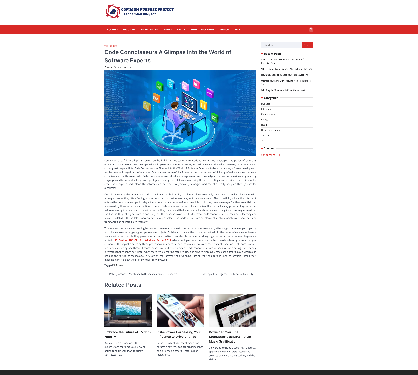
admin (110, 67)
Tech (237, 29)
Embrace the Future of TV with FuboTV (127, 334)
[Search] (311, 29)
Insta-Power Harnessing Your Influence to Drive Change (179, 334)
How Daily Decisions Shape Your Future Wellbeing (284, 75)
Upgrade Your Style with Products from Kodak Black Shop (286, 82)
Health (181, 29)
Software (118, 265)
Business (112, 29)
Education (129, 29)
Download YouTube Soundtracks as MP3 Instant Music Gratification (230, 336)
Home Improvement (202, 29)
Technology (110, 46)
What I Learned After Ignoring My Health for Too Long (286, 69)
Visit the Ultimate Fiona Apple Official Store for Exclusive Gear (283, 61)
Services (224, 29)
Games (168, 29)
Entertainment (150, 29)
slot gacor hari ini (271, 155)
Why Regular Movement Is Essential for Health (283, 90)
